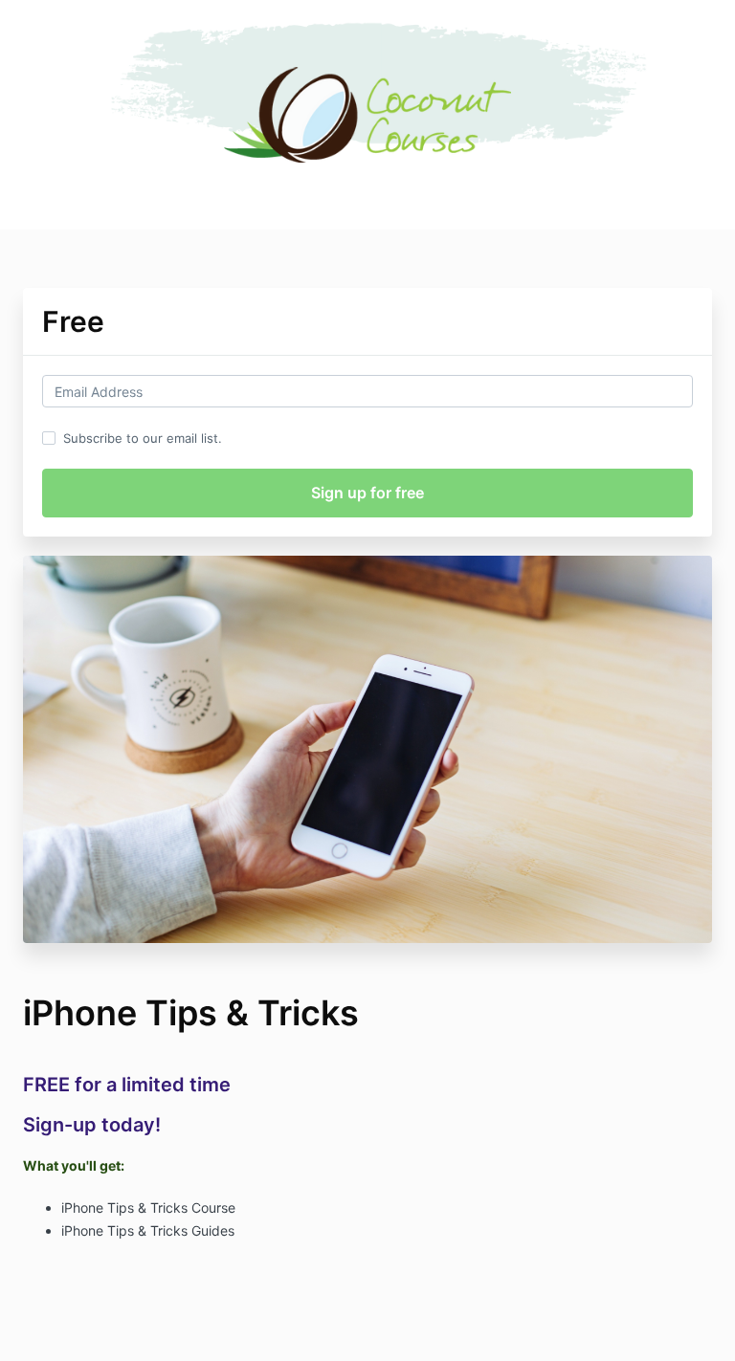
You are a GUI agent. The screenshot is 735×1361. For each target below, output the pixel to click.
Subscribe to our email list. (142, 438)
